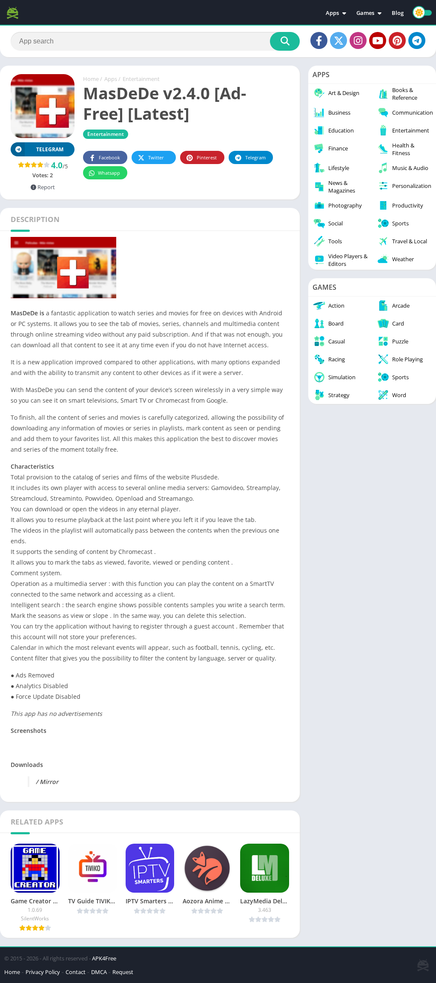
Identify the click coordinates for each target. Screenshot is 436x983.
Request (122, 972)
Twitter (156, 157)
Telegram (255, 157)
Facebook (109, 157)
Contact (76, 972)
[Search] (285, 41)
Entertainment (141, 79)
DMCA (99, 972)
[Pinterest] (397, 40)
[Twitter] (338, 40)
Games (365, 13)
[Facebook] (318, 40)
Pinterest (207, 157)
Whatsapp (109, 173)
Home (91, 79)
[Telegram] (416, 40)
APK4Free (104, 958)
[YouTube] (377, 40)
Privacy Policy (43, 972)
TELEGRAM (49, 149)
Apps (332, 13)
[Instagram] (358, 40)
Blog (398, 13)
